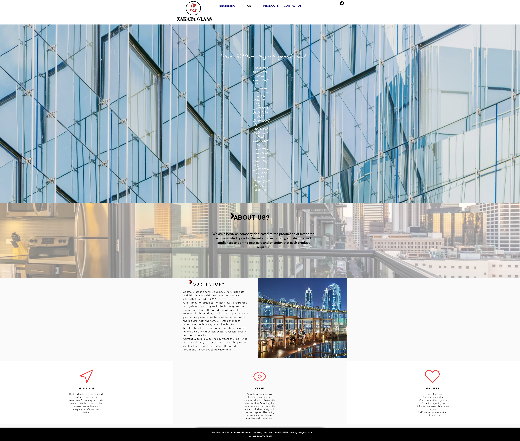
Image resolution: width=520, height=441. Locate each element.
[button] (302, 318)
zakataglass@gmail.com (301, 432)
